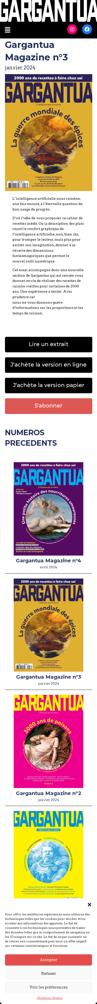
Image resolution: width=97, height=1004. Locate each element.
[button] (89, 904)
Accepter (48, 960)
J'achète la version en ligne (48, 364)
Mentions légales (49, 998)
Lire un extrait (48, 344)
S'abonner (48, 405)
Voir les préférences (49, 987)
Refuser (48, 973)
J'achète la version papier (48, 385)
